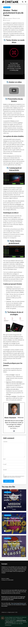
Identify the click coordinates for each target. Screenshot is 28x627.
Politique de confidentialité (7, 580)
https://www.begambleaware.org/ (18, 603)
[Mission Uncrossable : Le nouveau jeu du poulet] (14, 500)
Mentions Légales (5, 578)
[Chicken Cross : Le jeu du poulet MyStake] (14, 546)
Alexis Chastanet (8, 18)
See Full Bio (13, 428)
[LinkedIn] (14, 431)
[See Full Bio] (17, 428)
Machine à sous (7, 7)
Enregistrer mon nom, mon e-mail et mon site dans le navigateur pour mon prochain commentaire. (13, 477)
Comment (5, 441)
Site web (5, 469)
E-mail (4, 464)
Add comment (7, 20)
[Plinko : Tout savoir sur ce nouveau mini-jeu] (14, 523)
